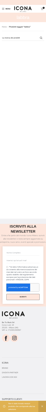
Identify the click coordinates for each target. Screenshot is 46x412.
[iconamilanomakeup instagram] (14, 338)
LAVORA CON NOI (9, 377)
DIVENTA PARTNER (10, 373)
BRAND (5, 368)
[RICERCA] (41, 38)
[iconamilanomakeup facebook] (6, 338)
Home (4, 27)
